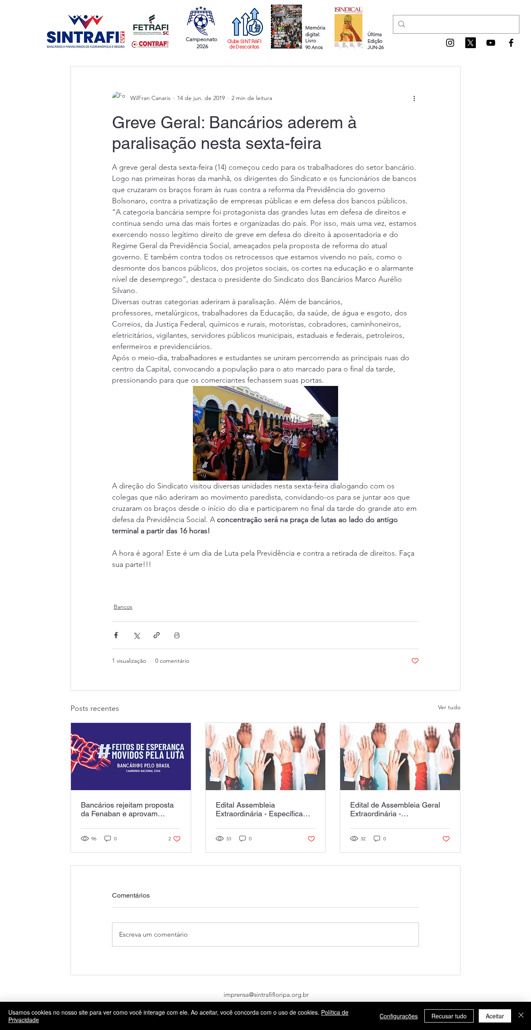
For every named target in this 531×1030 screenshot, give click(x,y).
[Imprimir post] (177, 635)
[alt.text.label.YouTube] (490, 42)
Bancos (123, 606)
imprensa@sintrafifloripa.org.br (266, 994)
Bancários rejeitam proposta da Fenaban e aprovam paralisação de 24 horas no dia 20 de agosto (127, 809)
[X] (470, 42)
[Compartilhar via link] (157, 635)
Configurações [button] (399, 1016)
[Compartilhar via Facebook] (116, 635)
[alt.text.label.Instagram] (450, 42)
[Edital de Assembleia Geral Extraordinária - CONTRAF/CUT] (400, 756)
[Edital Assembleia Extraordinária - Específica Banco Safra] (266, 756)
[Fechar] (521, 1015)
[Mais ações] (414, 98)
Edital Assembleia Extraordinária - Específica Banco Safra (259, 809)
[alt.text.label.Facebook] (511, 42)
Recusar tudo (449, 1016)
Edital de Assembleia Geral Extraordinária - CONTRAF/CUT (395, 809)
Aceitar (495, 1016)
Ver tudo (449, 707)
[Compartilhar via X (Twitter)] (136, 635)
